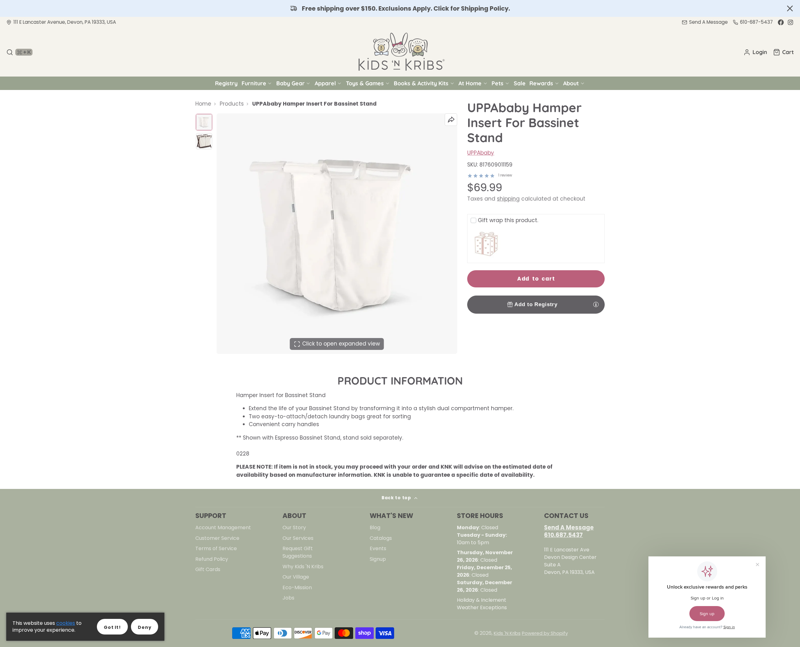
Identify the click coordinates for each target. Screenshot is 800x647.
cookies (65, 623)
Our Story (294, 527)
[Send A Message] (705, 22)
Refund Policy (211, 559)
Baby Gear (290, 83)
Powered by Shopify (545, 633)
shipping (508, 198)
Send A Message (569, 527)
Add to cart (536, 278)
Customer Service (217, 538)
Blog (375, 527)
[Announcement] (400, 8)
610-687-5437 (756, 22)
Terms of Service (216, 548)
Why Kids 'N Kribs (302, 566)
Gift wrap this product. (508, 220)
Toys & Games (365, 83)
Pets (497, 83)
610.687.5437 (563, 535)
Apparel (325, 83)
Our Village (295, 576)
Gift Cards (207, 569)
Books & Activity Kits (421, 83)
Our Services (297, 538)
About (571, 83)
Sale (520, 83)
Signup (378, 559)
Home (203, 103)
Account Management (223, 527)
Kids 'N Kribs (507, 633)
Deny (144, 627)
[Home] (400, 52)
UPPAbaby (480, 153)
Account (755, 52)
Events (378, 548)
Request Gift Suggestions (297, 552)
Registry (226, 83)
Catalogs (381, 538)
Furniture (254, 83)
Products (232, 103)
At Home (470, 83)
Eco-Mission (297, 587)
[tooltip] (595, 304)
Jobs (288, 597)
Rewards (541, 83)
